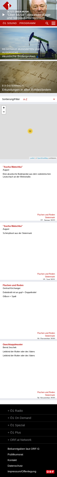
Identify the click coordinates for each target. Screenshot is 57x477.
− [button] (4, 112)
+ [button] (4, 107)
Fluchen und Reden (13, 285)
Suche (47, 23)
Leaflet (32, 158)
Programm (27, 23)
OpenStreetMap (42, 158)
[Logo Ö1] (7, 5)
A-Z (25, 99)
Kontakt (12, 460)
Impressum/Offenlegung (22, 471)
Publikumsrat (15, 454)
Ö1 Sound (10, 23)
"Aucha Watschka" (13, 167)
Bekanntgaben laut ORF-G (23, 448)
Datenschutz (15, 465)
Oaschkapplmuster (13, 344)
